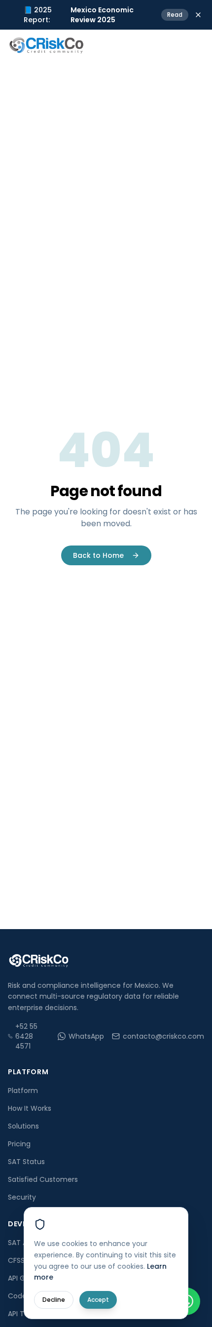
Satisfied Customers (43, 1179)
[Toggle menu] (194, 45)
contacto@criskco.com (163, 1036)
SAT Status (26, 1162)
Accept (98, 1299)
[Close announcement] (198, 15)
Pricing (19, 1144)
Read (174, 14)
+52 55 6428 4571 (26, 1036)
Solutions (23, 1126)
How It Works (29, 1108)
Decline (53, 1299)
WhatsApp (86, 1036)
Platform (23, 1090)
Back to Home (98, 555)
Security (22, 1197)
